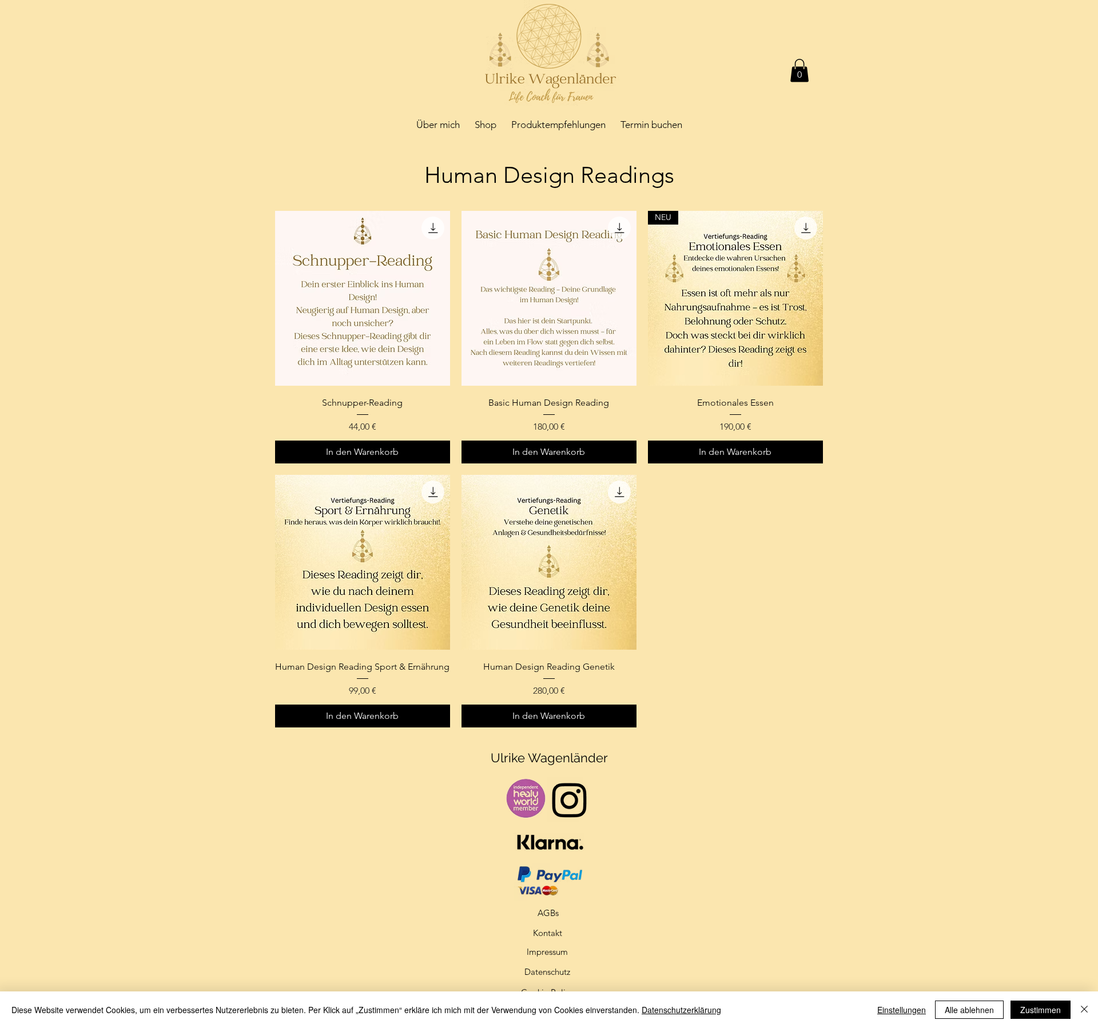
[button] (799, 70)
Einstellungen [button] (901, 1009)
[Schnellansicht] (362, 298)
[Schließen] (1084, 1010)
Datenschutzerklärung (681, 1009)
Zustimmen (1040, 1009)
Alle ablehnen (969, 1009)
